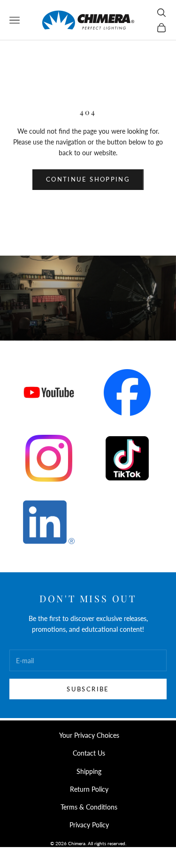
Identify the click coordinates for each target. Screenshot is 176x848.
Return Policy (89, 789)
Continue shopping (88, 179)
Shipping (89, 771)
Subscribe (88, 689)
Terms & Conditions (89, 807)
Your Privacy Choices (89, 735)
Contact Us (89, 753)
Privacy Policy (89, 825)
